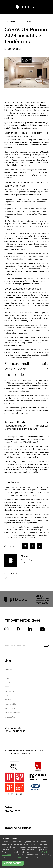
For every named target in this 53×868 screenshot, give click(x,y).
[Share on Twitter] (25, 546)
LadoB (6, 687)
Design (23, 22)
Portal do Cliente (10, 691)
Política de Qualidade (12, 713)
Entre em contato (12, 809)
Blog (6, 695)
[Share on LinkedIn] (39, 546)
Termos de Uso (9, 717)
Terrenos (7, 700)
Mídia (29, 22)
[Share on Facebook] (32, 546)
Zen (47, 532)
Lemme (9, 535)
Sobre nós (8, 670)
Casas (6, 678)
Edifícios (7, 674)
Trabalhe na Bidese (17, 828)
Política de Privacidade (12, 708)
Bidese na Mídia (10, 704)
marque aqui (20, 857)
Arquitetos (8, 682)
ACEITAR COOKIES (12, 863)
